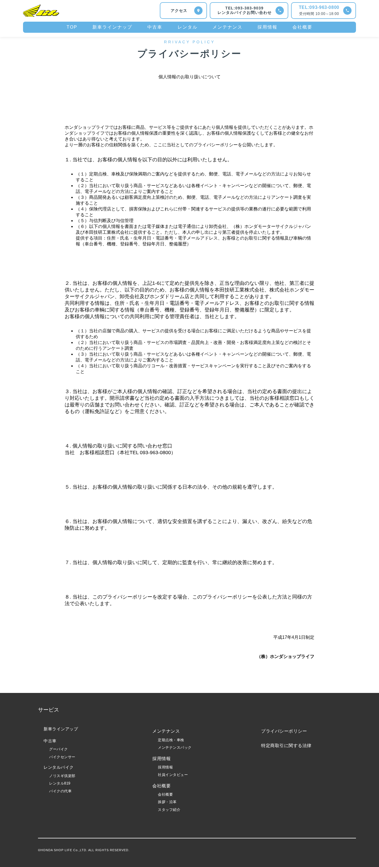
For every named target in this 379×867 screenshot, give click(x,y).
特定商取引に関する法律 (286, 745)
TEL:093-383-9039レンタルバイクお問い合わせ (245, 10)
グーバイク (58, 749)
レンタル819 (59, 783)
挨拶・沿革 (167, 802)
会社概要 (165, 794)
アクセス (179, 10)
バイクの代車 (60, 791)
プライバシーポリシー (284, 731)
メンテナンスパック (175, 747)
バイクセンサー (62, 757)
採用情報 (165, 767)
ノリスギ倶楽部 (62, 776)
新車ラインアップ (61, 729)
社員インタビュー (173, 775)
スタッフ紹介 (169, 810)
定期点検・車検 (171, 740)
